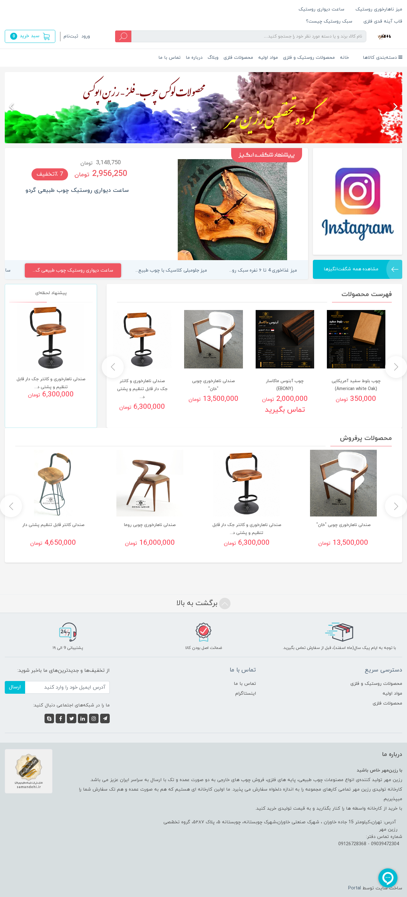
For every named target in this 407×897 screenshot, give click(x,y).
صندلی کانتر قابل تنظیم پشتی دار (53, 525)
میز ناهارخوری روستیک (378, 9)
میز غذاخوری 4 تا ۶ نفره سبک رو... (263, 270)
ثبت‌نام (71, 36)
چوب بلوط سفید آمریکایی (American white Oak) (356, 385)
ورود (85, 36)
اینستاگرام (245, 693)
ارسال (15, 687)
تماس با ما (169, 57)
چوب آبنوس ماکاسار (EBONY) (285, 385)
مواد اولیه (268, 57)
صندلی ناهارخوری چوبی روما (150, 525)
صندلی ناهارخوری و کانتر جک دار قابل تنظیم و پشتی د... (142, 389)
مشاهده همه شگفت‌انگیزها (351, 269)
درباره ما (194, 57)
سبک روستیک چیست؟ (329, 21)
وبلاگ (213, 57)
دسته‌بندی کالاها (380, 57)
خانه (344, 57)
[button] (30, 36)
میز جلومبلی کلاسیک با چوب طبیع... (171, 270)
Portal (354, 888)
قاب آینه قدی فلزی (382, 21)
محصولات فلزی (238, 57)
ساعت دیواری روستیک (321, 9)
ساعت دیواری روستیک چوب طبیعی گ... (73, 270)
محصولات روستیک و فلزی (309, 57)
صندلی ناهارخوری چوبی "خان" (213, 385)
